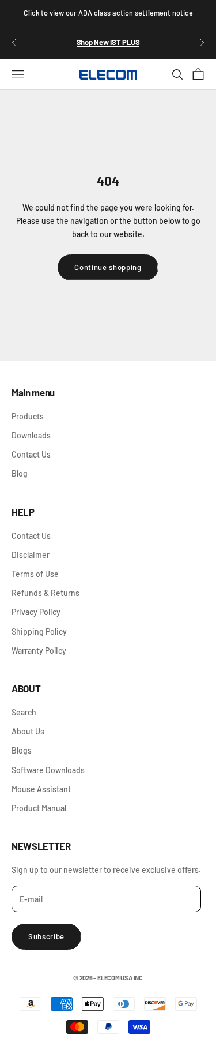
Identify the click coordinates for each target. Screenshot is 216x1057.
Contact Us (31, 454)
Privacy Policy (36, 612)
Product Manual (39, 808)
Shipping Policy (39, 631)
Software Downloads (48, 770)
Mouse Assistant (41, 789)
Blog (20, 473)
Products (28, 416)
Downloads (31, 435)
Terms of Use (35, 574)
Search (24, 712)
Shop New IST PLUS (108, 42)
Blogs (22, 750)
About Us (28, 731)
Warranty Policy (39, 650)
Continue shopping (107, 267)
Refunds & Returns (45, 593)
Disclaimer (31, 555)
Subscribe (46, 936)
